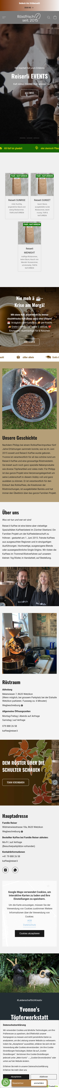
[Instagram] (5, 870)
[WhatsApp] (15, 870)
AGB (29, 920)
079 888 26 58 (9, 726)
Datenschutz (29, 925)
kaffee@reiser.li (10, 730)
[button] (29, 17)
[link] (29, 7)
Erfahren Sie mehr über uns (15, 1070)
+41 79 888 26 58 (11, 856)
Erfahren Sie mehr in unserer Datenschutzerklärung (25, 1066)
